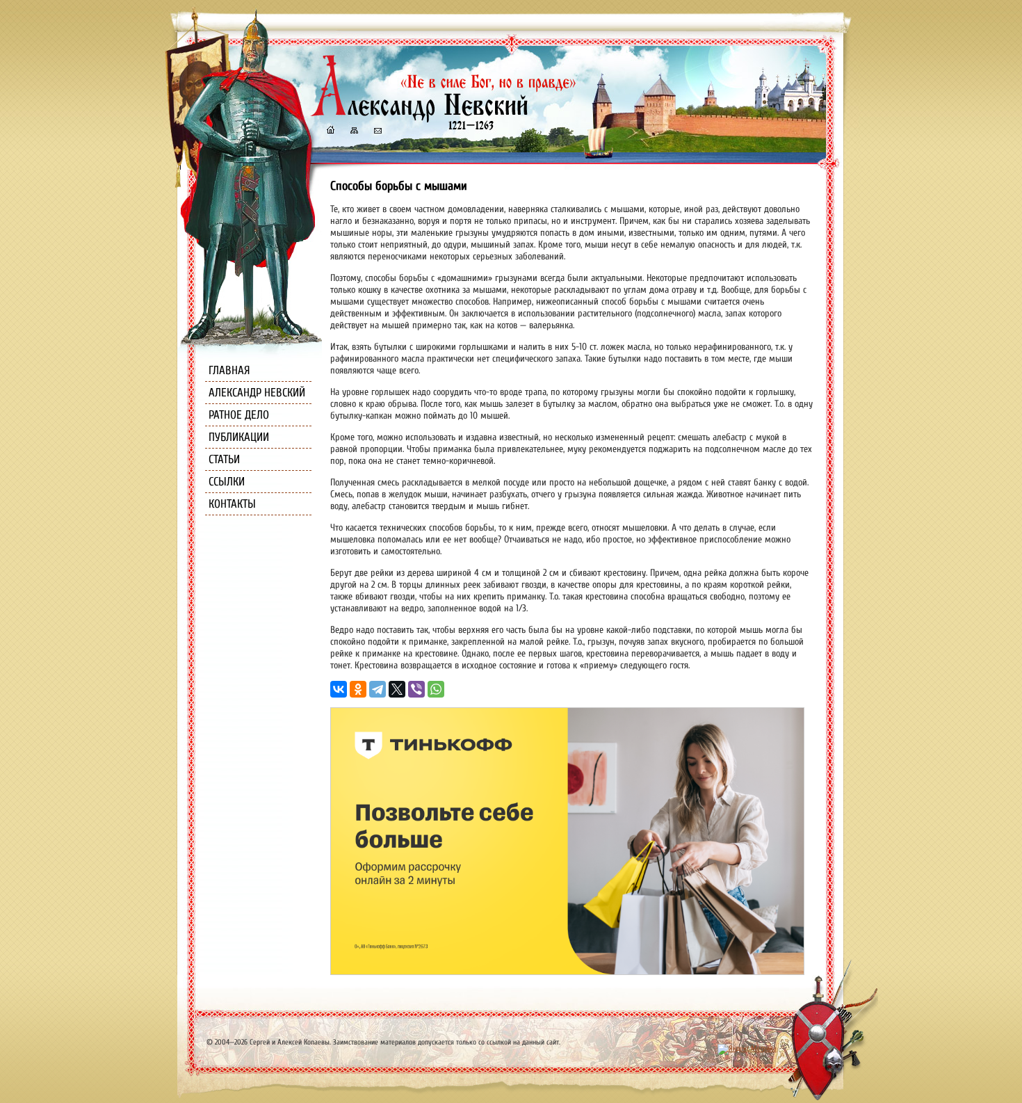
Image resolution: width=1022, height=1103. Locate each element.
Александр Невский (257, 392)
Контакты (232, 504)
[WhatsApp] (436, 689)
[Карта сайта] (353, 132)
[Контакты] (376, 132)
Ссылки (227, 481)
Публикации (239, 437)
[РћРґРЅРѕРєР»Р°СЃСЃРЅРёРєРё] (358, 689)
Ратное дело (239, 415)
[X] (397, 689)
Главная (229, 370)
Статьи (224, 459)
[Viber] (416, 689)
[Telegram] (377, 689)
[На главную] (330, 132)
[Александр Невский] (443, 118)
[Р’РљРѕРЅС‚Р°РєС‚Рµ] (338, 689)
